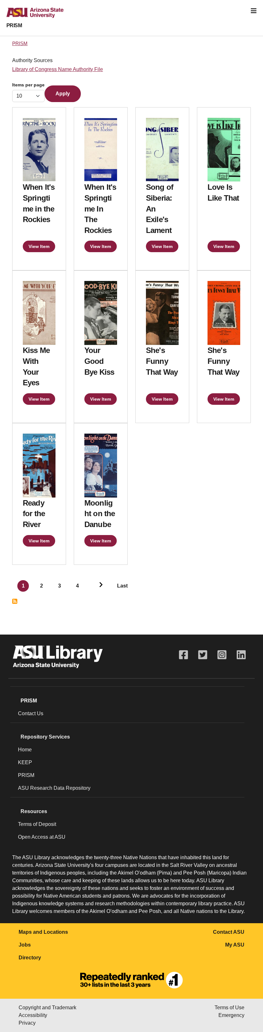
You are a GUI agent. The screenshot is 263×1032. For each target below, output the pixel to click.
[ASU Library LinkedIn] (241, 654)
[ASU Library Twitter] (202, 654)
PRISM (14, 25)
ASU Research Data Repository (54, 788)
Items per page (28, 85)
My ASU (234, 945)
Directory (30, 957)
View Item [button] (39, 246)
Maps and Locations (43, 932)
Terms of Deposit (37, 824)
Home (25, 749)
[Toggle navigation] (254, 11)
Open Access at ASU (41, 837)
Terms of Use (229, 1007)
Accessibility (33, 1015)
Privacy (27, 1023)
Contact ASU (228, 932)
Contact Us (30, 713)
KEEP (25, 762)
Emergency (231, 1015)
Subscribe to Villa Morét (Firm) (14, 601)
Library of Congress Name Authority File (57, 69)
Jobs (25, 945)
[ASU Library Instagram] (222, 654)
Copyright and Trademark (47, 1007)
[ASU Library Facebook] (183, 654)
